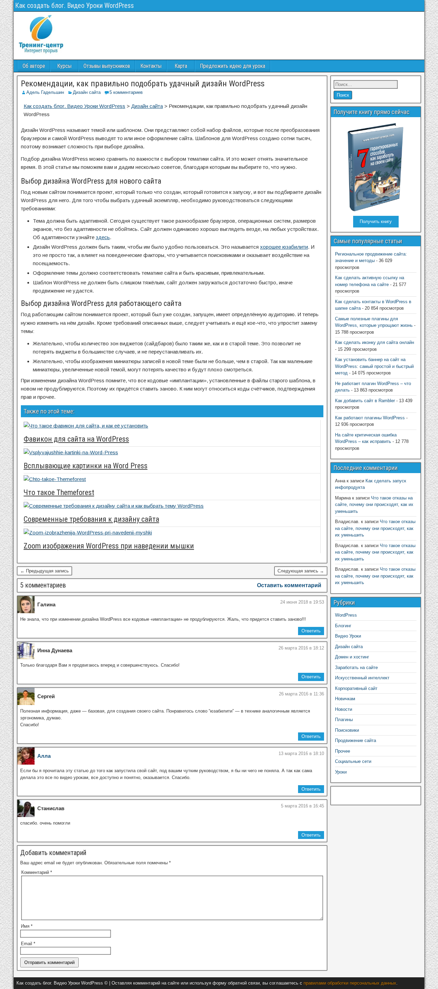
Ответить (311, 630)
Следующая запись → (301, 570)
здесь (103, 237)
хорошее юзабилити (284, 247)
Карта (181, 66)
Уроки (341, 772)
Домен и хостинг (352, 656)
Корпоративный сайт (356, 688)
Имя (27, 926)
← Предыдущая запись (44, 570)
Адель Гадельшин (45, 92)
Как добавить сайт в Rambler (365, 400)
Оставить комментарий (289, 585)
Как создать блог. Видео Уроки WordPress (74, 5)
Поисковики (347, 730)
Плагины (344, 719)
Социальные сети (353, 761)
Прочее (342, 751)
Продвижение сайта (355, 740)
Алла (44, 756)
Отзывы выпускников (106, 66)
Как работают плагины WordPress (370, 417)
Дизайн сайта (87, 92)
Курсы (64, 66)
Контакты (151, 66)
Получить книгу (376, 221)
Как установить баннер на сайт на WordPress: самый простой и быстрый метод (374, 366)
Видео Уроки (348, 636)
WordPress (346, 615)
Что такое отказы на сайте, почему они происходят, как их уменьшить (374, 504)
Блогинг (343, 625)
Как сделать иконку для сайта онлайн (374, 342)
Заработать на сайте (356, 667)
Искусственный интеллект (362, 677)
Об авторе (34, 66)
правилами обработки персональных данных (350, 983)
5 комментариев (126, 92)
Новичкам (345, 698)
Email (28, 943)
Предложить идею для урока (232, 66)
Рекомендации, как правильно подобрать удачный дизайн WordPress (143, 83)
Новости (343, 709)
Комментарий (36, 872)
